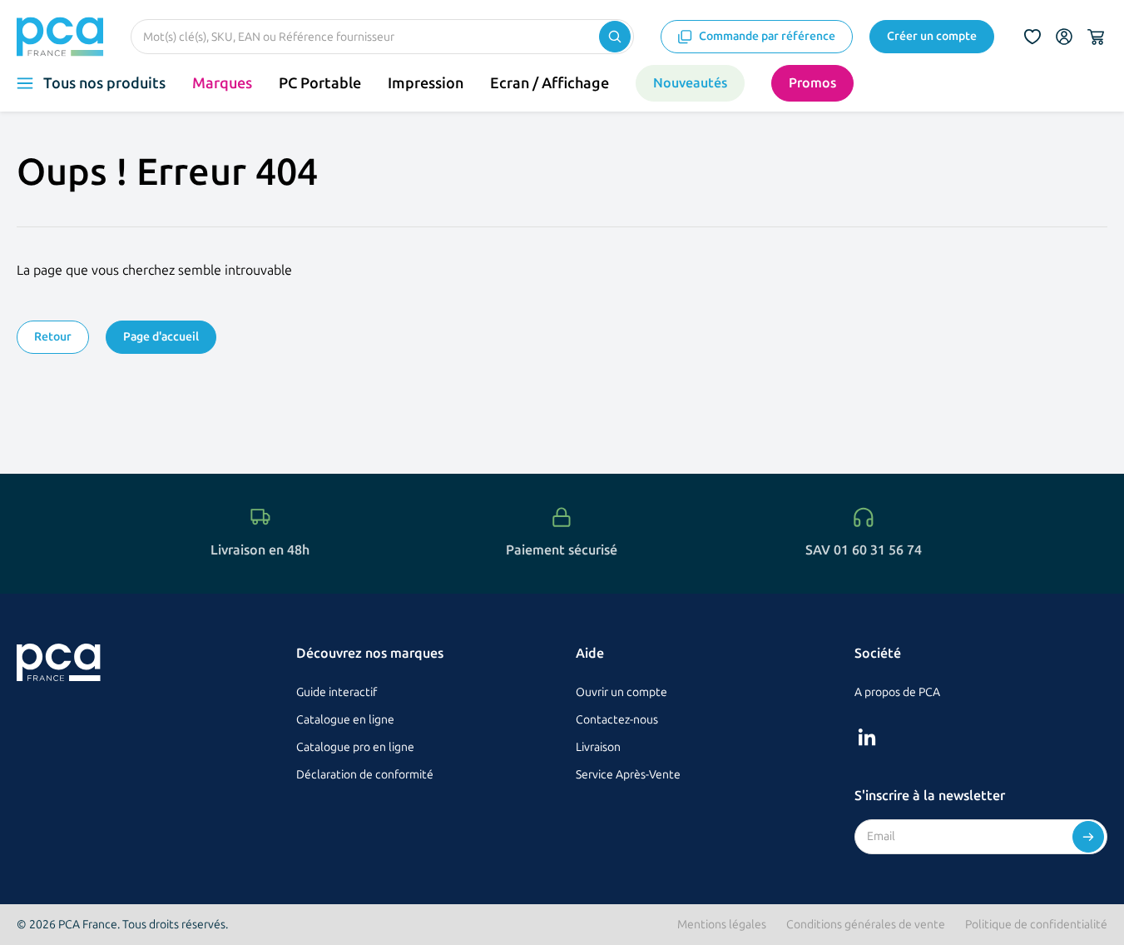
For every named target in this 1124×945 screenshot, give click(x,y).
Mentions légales (721, 925)
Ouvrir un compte (621, 692)
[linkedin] (866, 736)
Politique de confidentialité (1036, 925)
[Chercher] (615, 36)
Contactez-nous (617, 720)
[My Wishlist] (1032, 36)
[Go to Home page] (60, 37)
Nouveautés (690, 83)
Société (877, 653)
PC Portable (320, 83)
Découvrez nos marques (369, 653)
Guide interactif (336, 692)
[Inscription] (1088, 837)
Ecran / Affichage (549, 83)
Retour (53, 337)
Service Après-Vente (628, 775)
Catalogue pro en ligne (355, 747)
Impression (425, 83)
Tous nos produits (104, 83)
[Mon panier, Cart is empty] (1095, 36)
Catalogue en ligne (345, 720)
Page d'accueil (161, 337)
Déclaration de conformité (364, 775)
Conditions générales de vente (865, 925)
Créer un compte (932, 36)
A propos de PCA (897, 692)
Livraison (598, 747)
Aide (590, 653)
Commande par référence (767, 36)
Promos (812, 83)
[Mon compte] (1064, 36)
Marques (222, 83)
